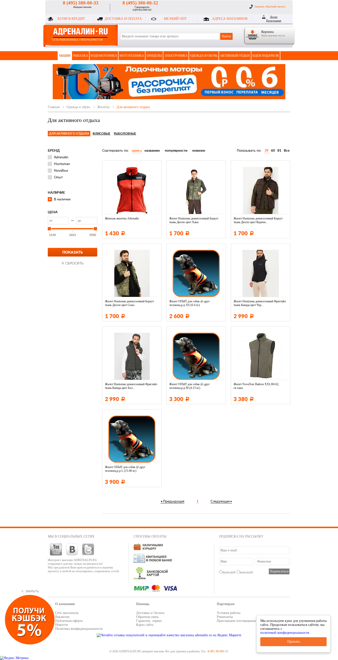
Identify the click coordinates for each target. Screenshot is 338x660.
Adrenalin (61, 157)
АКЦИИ (65, 55)
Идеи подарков (265, 55)
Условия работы (228, 613)
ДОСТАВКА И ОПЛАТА (123, 19)
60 (273, 150)
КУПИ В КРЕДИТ (71, 19)
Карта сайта (144, 625)
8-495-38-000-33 (218, 651)
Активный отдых (235, 55)
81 (279, 150)
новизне (198, 150)
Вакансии (62, 617)
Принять (293, 641)
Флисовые (101, 133)
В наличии (62, 199)
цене (136, 150)
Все (287, 150)
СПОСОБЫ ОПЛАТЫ (150, 536)
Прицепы (154, 55)
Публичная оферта (69, 621)
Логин (273, 16)
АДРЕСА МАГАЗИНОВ (229, 19)
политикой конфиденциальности (284, 633)
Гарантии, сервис (149, 621)
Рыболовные (125, 133)
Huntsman (62, 164)
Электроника (176, 55)
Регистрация (273, 20)
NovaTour (61, 170)
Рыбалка (80, 55)
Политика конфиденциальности (79, 629)
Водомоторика (104, 55)
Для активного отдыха (69, 133)
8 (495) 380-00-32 (140, 2)
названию (152, 150)
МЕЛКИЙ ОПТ (175, 19)
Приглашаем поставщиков (236, 621)
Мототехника (132, 55)
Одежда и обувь (203, 55)
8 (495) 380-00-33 (80, 2)
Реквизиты (225, 617)
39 (266, 150)
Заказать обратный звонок (269, 6)
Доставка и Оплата (150, 613)
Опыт (58, 177)
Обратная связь (147, 617)
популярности (176, 150)
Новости (61, 625)
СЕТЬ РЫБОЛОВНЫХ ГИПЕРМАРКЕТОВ (77, 39)
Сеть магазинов (66, 613)
